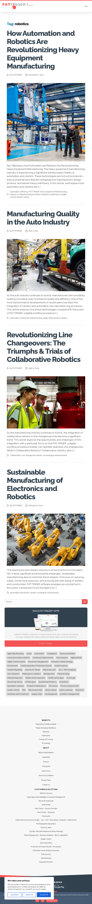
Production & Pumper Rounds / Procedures (46, 847)
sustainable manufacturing (48, 593)
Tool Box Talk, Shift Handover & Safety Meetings (46, 831)
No (43, 901)
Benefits (46, 720)
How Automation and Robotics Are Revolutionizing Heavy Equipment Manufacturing (42, 49)
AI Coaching (46, 743)
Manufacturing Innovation (30, 194)
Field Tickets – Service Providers (46, 808)
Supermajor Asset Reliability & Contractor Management (46, 797)
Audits (29, 654)
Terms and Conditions (46, 775)
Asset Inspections (46, 843)
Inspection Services (46, 862)
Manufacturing (63, 674)
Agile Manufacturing (15, 654)
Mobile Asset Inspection (35, 678)
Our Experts (46, 766)
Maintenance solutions (31, 674)
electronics (24, 593)
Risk (23, 690)
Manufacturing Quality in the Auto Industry (43, 218)
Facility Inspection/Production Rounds (36, 666)
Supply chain (37, 694)
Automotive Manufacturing (31, 318)
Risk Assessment (35, 690)
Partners (46, 762)
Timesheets (46, 816)
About (46, 748)
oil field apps (30, 682)
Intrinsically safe (49, 670)
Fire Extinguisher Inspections (46, 824)
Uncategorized (51, 694)
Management (49, 674)
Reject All (29, 895)
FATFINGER (17, 75)
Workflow (46, 732)
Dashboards (46, 735)
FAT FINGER (34, 192)
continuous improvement (43, 658)
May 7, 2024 (33, 231)
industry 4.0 (14, 194)
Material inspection (15, 678)
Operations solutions (15, 686)
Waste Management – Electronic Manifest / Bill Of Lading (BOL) (46, 835)
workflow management (69, 694)
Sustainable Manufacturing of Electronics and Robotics (34, 484)
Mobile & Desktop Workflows (46, 728)
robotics (19, 197)
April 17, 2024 (33, 368)
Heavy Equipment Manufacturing (53, 192)
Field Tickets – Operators (46, 812)
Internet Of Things (32, 670)
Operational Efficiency (47, 682)
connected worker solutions (18, 658)
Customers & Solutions (46, 789)
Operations (63, 682)
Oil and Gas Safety (14, 682)
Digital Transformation (16, 662)
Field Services (46, 854)
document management (38, 662)
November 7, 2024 (36, 75)
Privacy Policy (46, 780)
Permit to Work (46, 827)
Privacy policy (52, 901)
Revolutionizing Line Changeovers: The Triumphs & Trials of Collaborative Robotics (43, 347)
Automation (39, 654)
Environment (12, 666)
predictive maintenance (50, 194)
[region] (29, 888)
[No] (89, 898)
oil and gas (71, 678)
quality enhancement (51, 318)
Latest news (46, 771)
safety (26, 197)
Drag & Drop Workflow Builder (46, 724)
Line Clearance (13, 674)
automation (14, 192)
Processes (53, 686)
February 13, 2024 (35, 505)
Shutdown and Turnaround (18, 694)
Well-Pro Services (46, 793)
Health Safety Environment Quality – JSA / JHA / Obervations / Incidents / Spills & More (46, 820)
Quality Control (13, 690)
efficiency (24, 192)
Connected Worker (67, 654)
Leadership (46, 757)
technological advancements (55, 455)
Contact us (46, 785)
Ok (37, 901)
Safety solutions (66, 690)
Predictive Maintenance (36, 686)
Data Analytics (62, 658)
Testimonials (46, 805)
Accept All (44, 895)
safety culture (50, 690)
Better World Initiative (46, 752)
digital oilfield (76, 658)
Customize (15, 895)
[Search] (84, 601)
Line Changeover (28, 455)
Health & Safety (61, 666)
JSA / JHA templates (67, 670)
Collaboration (15, 455)
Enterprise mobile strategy (62, 662)
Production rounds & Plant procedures (46, 850)
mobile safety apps (56, 678)
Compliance (52, 654)
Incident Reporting (14, 670)
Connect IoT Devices (46, 739)
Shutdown (80, 690)
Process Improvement (69, 686)
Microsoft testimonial (46, 801)
